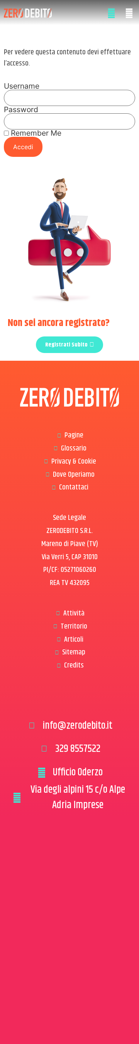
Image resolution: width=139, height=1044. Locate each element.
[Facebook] (58, 701)
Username (21, 86)
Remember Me (35, 133)
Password (21, 109)
